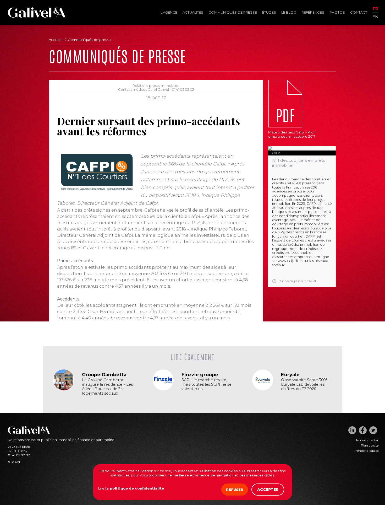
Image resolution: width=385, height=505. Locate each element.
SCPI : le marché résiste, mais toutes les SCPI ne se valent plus (207, 384)
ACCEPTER (267, 489)
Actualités (193, 12)
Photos (337, 12)
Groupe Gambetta (104, 375)
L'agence (169, 12)
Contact (358, 12)
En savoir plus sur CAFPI (298, 281)
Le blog (288, 12)
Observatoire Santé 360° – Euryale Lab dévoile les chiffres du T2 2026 (306, 384)
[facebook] (363, 430)
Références (312, 12)
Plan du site (369, 445)
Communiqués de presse (232, 12)
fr (375, 9)
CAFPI (276, 153)
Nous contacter (367, 440)
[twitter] (373, 430)
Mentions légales (366, 451)
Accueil (55, 39)
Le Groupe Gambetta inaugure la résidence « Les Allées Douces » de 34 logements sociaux (107, 387)
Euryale (290, 375)
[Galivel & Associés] (36, 16)
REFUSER (234, 489)
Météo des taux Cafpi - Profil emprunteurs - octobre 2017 (292, 134)
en (375, 16)
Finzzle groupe (200, 375)
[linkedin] (352, 430)
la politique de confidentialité (134, 488)
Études (269, 12)
